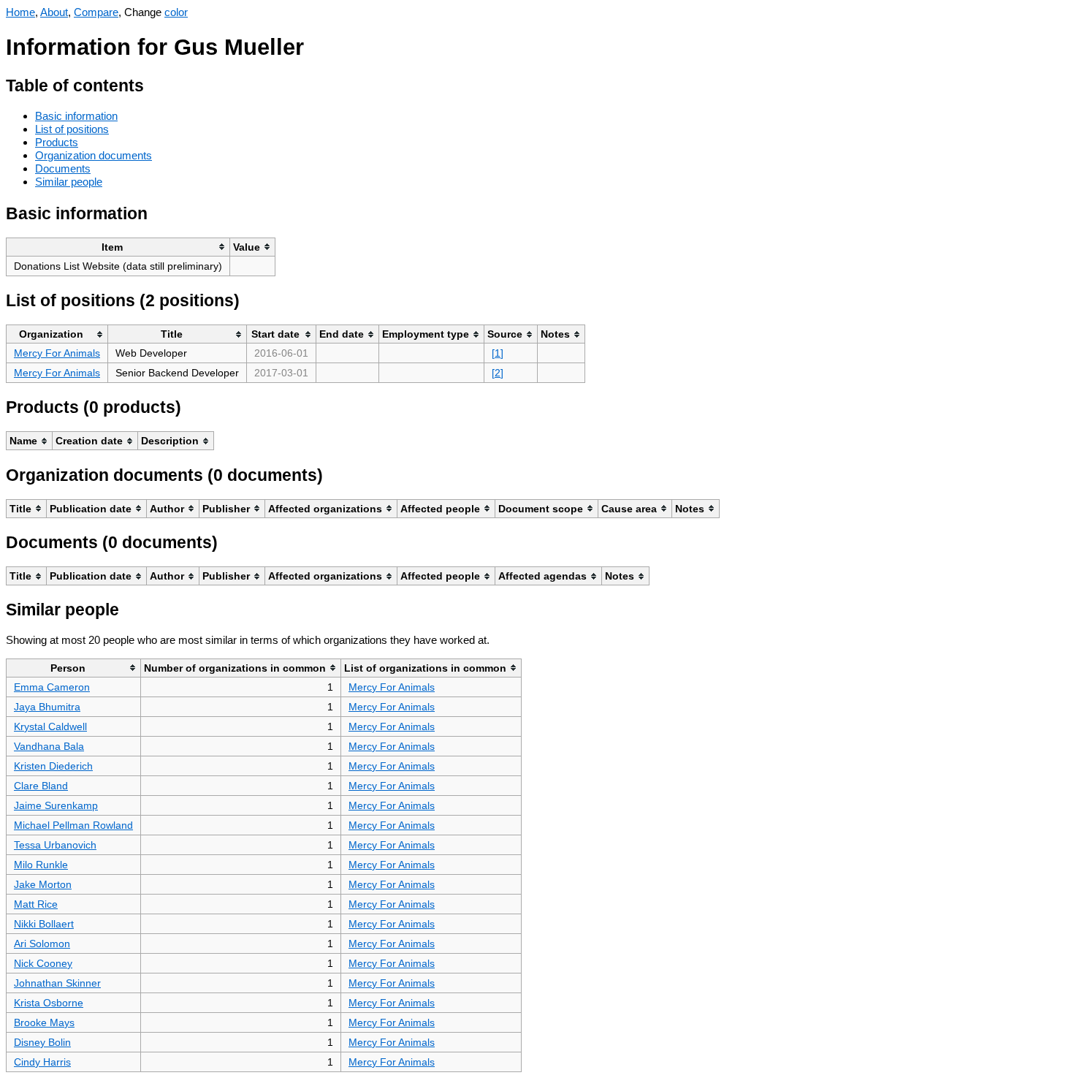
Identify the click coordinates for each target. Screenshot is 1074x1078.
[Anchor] (155, 83)
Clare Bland (41, 786)
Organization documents (93, 155)
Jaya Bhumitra (47, 707)
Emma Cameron (52, 687)
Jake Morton (43, 884)
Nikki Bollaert (44, 924)
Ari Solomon (42, 943)
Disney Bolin (42, 1042)
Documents (63, 168)
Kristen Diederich (53, 766)
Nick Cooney (43, 963)
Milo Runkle (41, 864)
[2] (497, 373)
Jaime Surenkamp (56, 805)
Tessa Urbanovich (55, 845)
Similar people (68, 181)
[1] (497, 353)
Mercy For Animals (57, 353)
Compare (96, 12)
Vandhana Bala (49, 746)
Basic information (76, 116)
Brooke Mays (44, 1022)
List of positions (72, 129)
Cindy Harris (42, 1062)
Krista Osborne (48, 1003)
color (176, 12)
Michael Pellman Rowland (73, 825)
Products (56, 142)
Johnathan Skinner (57, 983)
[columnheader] (118, 247)
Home (20, 12)
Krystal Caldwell (50, 726)
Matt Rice (36, 904)
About (54, 12)
